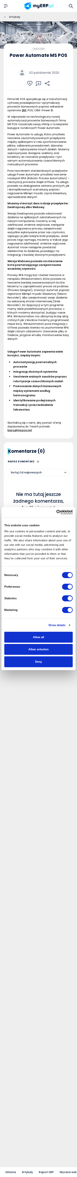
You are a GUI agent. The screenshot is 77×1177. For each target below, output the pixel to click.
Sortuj (15, 472)
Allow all (38, 637)
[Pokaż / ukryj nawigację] (6, 6)
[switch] (67, 587)
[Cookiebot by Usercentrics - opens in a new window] (56, 512)
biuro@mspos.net (19, 430)
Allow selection (38, 649)
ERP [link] (24, 110)
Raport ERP (46, 1172)
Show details (56, 625)
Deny (38, 661)
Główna (10, 1172)
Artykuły (27, 1172)
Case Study (39, 48)
